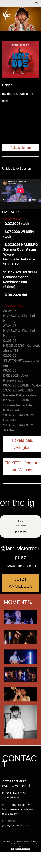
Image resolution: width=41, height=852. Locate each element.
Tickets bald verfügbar (22, 444)
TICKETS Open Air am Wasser (22, 466)
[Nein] (38, 845)
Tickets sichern (20, 147)
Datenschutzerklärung (23, 849)
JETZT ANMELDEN (20, 583)
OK (13, 849)
